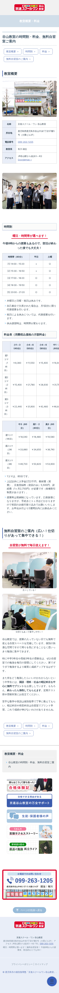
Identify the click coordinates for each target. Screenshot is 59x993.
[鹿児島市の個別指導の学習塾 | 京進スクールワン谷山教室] (29, 7)
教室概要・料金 (14, 753)
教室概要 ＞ (12, 51)
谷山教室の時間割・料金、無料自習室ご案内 (31, 764)
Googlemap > (25, 159)
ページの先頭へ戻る (31, 910)
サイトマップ (41, 964)
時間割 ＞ (30, 51)
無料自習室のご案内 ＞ (18, 58)
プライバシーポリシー (22, 964)
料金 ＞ (46, 51)
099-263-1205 (25, 142)
